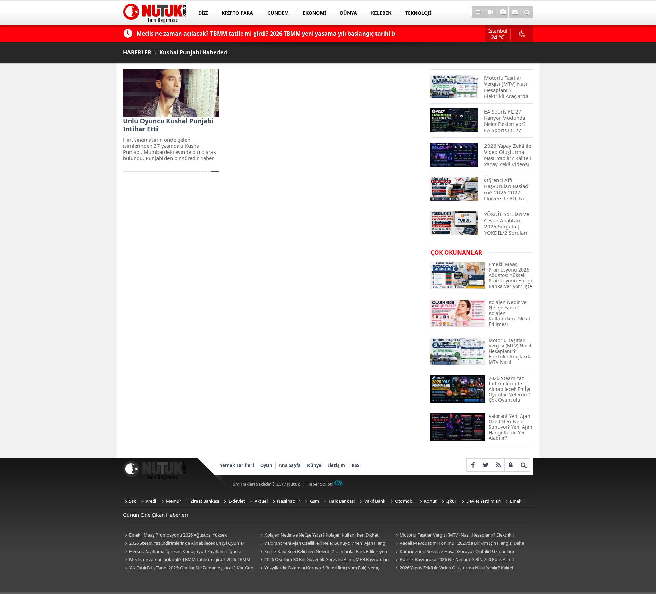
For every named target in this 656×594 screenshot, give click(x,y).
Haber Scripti (319, 484)
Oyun (266, 465)
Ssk (132, 501)
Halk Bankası (342, 501)
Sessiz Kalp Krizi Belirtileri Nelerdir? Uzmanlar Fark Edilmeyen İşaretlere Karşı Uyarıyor (322, 551)
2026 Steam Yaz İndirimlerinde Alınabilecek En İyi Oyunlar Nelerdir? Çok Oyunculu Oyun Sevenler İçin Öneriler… (183, 543)
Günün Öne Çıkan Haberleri (155, 514)
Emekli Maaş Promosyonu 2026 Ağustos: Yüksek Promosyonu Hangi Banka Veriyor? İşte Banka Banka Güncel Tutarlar (184, 535)
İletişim (336, 465)
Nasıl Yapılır (288, 501)
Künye (314, 465)
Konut (430, 501)
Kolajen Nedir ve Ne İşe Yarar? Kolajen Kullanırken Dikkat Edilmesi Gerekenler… (318, 535)
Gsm (314, 501)
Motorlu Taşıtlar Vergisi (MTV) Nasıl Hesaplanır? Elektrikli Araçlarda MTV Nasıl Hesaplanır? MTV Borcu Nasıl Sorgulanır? (455, 535)
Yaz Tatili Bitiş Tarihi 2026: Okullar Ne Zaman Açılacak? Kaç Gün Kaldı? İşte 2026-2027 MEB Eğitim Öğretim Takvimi (188, 568)
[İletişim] (515, 12)
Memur (173, 501)
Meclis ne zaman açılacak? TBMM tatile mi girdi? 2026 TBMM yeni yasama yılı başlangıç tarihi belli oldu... (186, 560)
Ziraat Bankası (205, 501)
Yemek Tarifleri (237, 465)
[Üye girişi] (510, 465)
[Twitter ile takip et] (485, 465)
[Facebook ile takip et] (472, 465)
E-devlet (237, 501)
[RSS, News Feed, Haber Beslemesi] (498, 465)
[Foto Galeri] (502, 12)
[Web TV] (490, 12)
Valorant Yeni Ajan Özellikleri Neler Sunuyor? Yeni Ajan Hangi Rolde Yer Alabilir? (322, 543)
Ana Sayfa (290, 465)
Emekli (516, 501)
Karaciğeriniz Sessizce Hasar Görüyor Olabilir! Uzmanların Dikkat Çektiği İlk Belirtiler (455, 551)
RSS (355, 465)
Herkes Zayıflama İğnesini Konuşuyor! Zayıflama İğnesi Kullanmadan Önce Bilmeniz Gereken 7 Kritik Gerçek (182, 551)
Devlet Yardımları (483, 501)
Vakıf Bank (374, 501)
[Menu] (478, 12)
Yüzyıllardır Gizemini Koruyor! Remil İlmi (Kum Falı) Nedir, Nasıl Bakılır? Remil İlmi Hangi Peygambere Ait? (318, 568)
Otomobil (404, 501)
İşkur (451, 501)
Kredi (151, 501)
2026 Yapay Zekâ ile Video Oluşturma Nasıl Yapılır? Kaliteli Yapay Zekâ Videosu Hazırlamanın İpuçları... (454, 568)
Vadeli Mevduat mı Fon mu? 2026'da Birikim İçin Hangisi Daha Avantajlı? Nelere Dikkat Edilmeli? (459, 543)
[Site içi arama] (527, 12)
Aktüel (261, 501)
